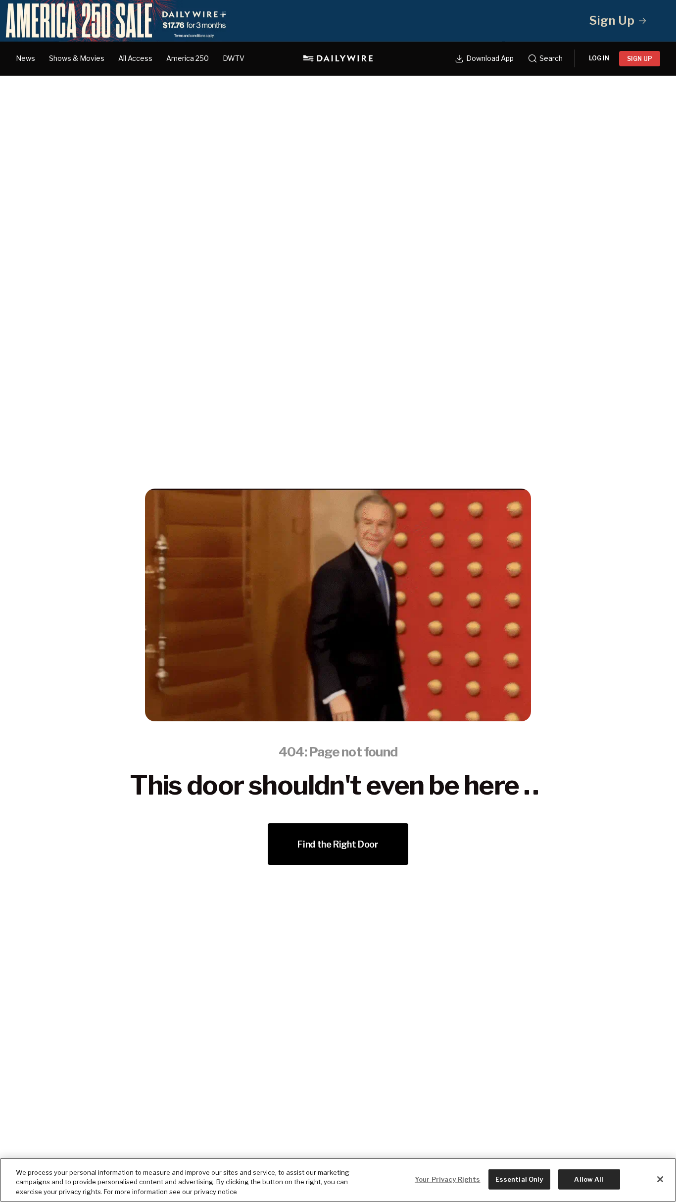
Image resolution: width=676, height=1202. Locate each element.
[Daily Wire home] (338, 58)
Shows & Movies (76, 58)
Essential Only (519, 1179)
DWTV (233, 58)
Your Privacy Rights (447, 1179)
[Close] (660, 1179)
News (25, 58)
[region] (338, 1180)
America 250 (187, 58)
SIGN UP (639, 58)
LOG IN (599, 58)
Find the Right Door (337, 844)
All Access (135, 58)
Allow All (588, 1179)
